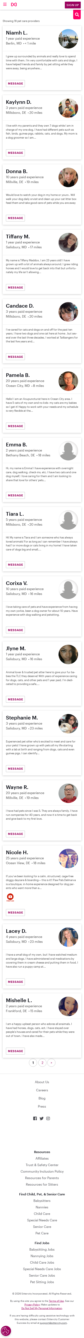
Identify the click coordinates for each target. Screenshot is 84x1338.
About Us (42, 1082)
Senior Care (42, 1226)
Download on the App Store (42, 1135)
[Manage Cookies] (6, 1331)
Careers (42, 1090)
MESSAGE (15, 83)
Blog (42, 1098)
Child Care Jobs (42, 1262)
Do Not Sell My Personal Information (41, 1308)
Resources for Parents (42, 1178)
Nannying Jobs (42, 1256)
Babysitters (42, 1200)
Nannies (42, 1207)
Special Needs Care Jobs (42, 1269)
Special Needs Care (42, 1220)
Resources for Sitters (42, 1184)
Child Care (42, 1213)
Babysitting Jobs (42, 1249)
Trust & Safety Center (42, 1165)
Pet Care (42, 1233)
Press (42, 1106)
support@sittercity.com (53, 1322)
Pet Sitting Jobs (42, 1282)
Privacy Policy (32, 1304)
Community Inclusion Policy (42, 1171)
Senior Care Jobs (42, 1275)
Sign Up (72, 5)
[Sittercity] (14, 5)
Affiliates (42, 1158)
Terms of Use (56, 1300)
